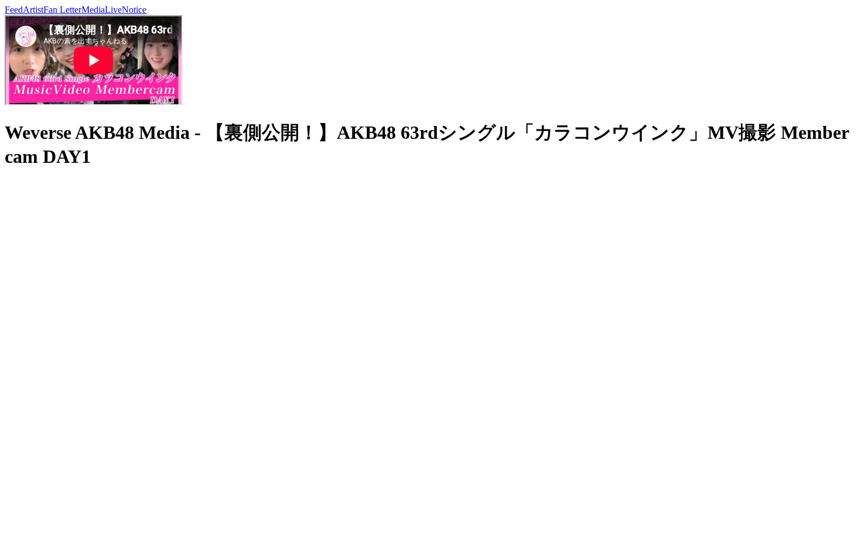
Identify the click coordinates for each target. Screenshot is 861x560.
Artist (33, 10)
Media (93, 10)
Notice (134, 10)
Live (113, 10)
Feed (14, 10)
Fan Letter (62, 10)
